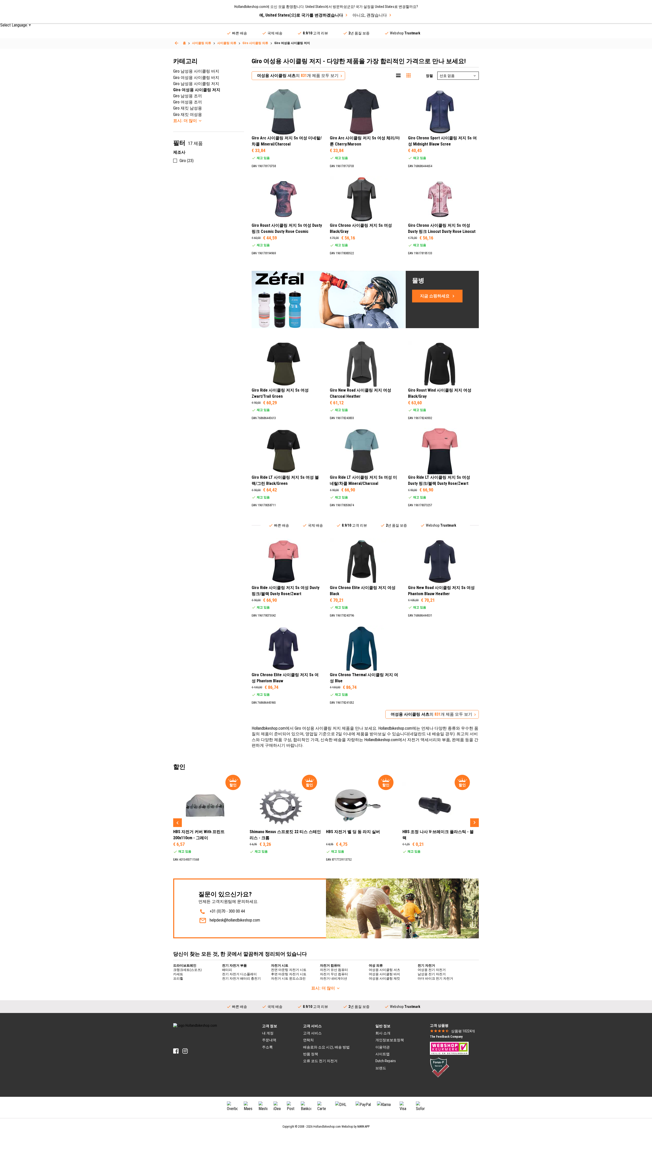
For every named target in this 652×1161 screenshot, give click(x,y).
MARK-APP (363, 1126)
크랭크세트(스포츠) (187, 970)
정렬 (429, 76)
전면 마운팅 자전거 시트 (288, 970)
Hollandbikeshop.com (327, 1126)
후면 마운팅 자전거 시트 (288, 974)
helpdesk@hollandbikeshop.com (235, 920)
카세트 (178, 974)
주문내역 (269, 1040)
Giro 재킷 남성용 (187, 108)
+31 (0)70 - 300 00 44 (227, 911)
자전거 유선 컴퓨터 (334, 970)
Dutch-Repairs (385, 1061)
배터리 (227, 970)
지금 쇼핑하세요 (435, 295)
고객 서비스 (312, 1033)
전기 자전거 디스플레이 (239, 974)
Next (474, 822)
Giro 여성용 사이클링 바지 (196, 77)
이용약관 (382, 1047)
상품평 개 (463, 1031)
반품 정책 (310, 1054)
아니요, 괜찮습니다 (369, 15)
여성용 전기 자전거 (432, 970)
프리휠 (178, 978)
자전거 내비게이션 (333, 978)
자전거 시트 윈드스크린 (288, 978)
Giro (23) (187, 160)
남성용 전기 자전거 (432, 974)
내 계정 (268, 1033)
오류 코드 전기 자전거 (320, 1061)
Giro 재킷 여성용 (187, 114)
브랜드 (380, 1068)
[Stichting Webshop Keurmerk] (449, 1048)
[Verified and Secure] (439, 1067)
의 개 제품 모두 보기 (297, 75)
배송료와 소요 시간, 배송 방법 (326, 1047)
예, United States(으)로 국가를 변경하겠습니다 (301, 15)
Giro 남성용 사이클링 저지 (196, 83)
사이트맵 (382, 1054)
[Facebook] (176, 1051)
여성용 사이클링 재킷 (384, 978)
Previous (177, 822)
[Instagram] (185, 1051)
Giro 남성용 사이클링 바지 (196, 71)
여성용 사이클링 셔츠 (384, 970)
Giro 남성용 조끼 (187, 96)
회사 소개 (382, 1033)
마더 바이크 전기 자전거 (435, 978)
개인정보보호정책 (389, 1040)
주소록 (267, 1047)
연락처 (308, 1040)
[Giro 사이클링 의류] (176, 43)
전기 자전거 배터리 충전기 (241, 978)
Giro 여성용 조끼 (187, 102)
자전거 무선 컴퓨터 (334, 974)
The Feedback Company (446, 1036)
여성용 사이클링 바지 (384, 974)
